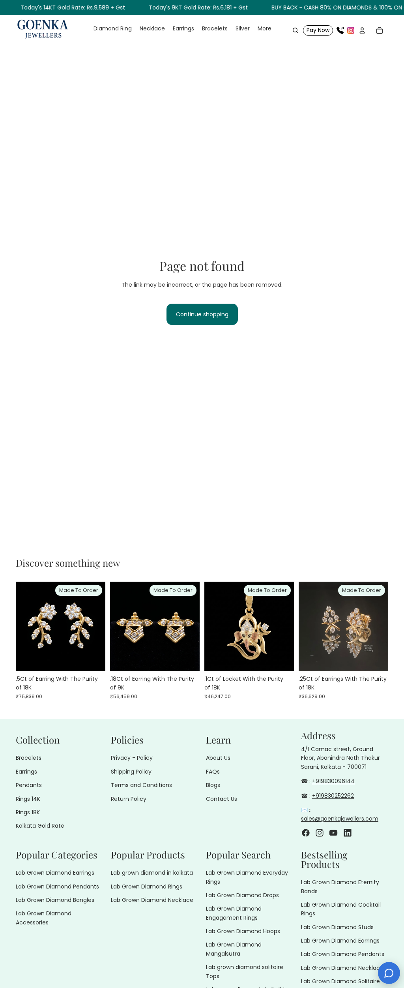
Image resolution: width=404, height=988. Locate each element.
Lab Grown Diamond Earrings (55, 873)
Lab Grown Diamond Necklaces (343, 968)
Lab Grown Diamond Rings (146, 886)
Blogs (213, 785)
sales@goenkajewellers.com (339, 819)
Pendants (29, 785)
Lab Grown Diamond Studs (337, 927)
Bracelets (28, 758)
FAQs (213, 772)
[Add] (93, 659)
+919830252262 (333, 795)
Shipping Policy (131, 772)
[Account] (362, 30)
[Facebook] (305, 832)
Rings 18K (28, 812)
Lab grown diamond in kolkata (152, 873)
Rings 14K (28, 798)
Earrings (26, 772)
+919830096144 (333, 781)
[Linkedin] (347, 832)
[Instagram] (350, 30)
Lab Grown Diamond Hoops (243, 931)
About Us (218, 758)
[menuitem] (264, 28)
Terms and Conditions (141, 785)
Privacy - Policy (132, 758)
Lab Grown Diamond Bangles (55, 900)
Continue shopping (202, 314)
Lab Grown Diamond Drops (242, 895)
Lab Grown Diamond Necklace (152, 900)
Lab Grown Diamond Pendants (57, 886)
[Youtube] (333, 832)
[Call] (340, 30)
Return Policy (128, 798)
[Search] (295, 30)
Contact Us (221, 798)
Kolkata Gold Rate (40, 826)
